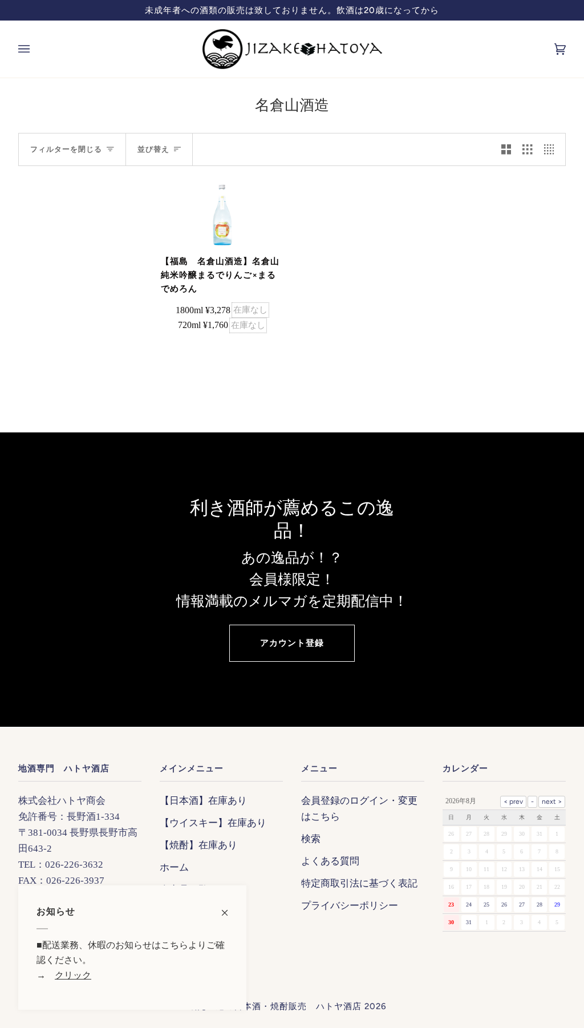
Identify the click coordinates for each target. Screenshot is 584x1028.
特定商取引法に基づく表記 (359, 883)
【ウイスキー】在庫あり (213, 822)
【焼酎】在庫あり (198, 845)
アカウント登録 (292, 643)
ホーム (174, 867)
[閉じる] (229, 906)
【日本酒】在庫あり (203, 800)
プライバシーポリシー (349, 905)
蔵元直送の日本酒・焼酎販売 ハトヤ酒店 (275, 1006)
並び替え (153, 149)
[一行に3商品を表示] (527, 149)
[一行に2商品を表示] (506, 149)
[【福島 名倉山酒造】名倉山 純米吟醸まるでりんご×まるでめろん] (222, 215)
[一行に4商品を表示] (551, 149)
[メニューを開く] (35, 49)
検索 (311, 838)
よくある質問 (330, 861)
